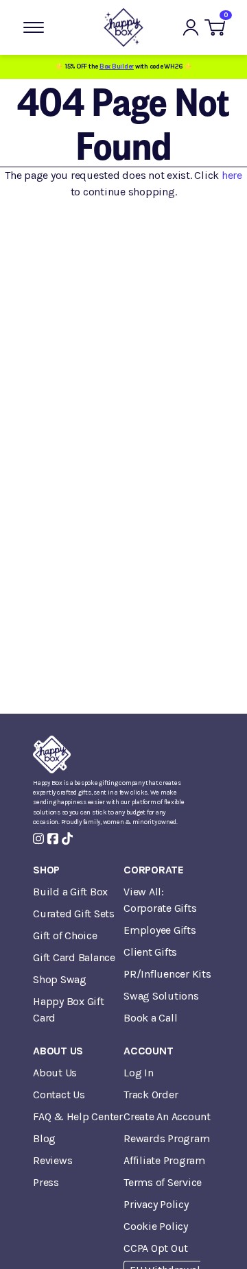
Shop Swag (59, 979)
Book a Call (150, 1017)
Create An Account (167, 1116)
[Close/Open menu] (33, 27)
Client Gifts (150, 951)
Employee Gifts (160, 929)
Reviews (52, 1160)
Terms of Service (163, 1182)
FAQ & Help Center (78, 1116)
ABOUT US (58, 1050)
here (232, 175)
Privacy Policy (156, 1204)
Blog (44, 1138)
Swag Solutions (161, 995)
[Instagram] (38, 838)
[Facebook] (52, 838)
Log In (139, 1072)
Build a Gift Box (70, 891)
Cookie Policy (156, 1226)
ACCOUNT (148, 1050)
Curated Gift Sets (74, 913)
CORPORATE (154, 869)
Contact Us (59, 1094)
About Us (55, 1072)
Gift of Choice (65, 935)
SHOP (46, 869)
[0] (214, 27)
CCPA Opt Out (156, 1248)
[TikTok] (67, 838)
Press (46, 1182)
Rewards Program (166, 1138)
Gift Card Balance (74, 957)
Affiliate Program (164, 1160)
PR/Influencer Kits (167, 973)
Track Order (151, 1094)
